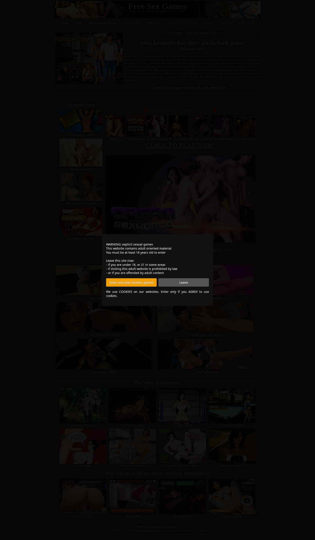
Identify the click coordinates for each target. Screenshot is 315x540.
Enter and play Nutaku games (131, 282)
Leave (183, 282)
